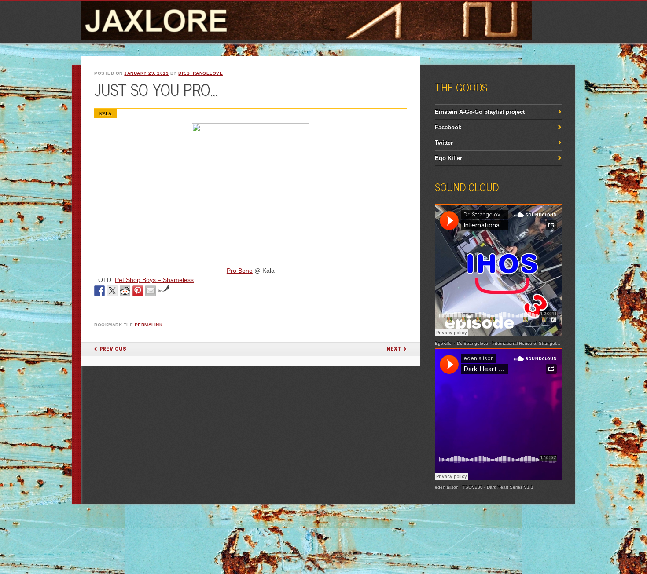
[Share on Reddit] (125, 290)
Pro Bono (240, 270)
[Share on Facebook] (99, 290)
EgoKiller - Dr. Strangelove (461, 343)
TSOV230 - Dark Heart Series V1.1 (498, 487)
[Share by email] (150, 290)
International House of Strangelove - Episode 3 (540, 343)
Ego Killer (448, 158)
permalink (149, 324)
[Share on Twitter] (112, 290)
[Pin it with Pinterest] (137, 290)
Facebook (448, 127)
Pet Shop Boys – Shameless (154, 279)
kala (105, 113)
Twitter (444, 142)
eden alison (447, 487)
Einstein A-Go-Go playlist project (480, 112)
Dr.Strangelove (200, 73)
